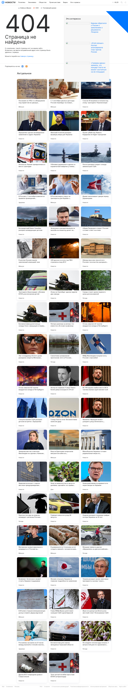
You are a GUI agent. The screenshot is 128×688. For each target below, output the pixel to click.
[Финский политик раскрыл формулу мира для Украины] (64, 126)
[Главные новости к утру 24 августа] (64, 508)
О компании (9, 686)
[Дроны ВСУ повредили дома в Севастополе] (32, 668)
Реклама (17, 686)
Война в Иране (25, 8)
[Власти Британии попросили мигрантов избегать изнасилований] (64, 445)
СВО (37, 8)
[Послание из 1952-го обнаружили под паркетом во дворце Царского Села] (32, 94)
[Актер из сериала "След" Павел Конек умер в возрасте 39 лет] (64, 381)
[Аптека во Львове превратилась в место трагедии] (32, 158)
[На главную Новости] (9, 2)
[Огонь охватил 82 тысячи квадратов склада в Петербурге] (32, 381)
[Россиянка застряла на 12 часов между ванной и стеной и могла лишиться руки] (32, 636)
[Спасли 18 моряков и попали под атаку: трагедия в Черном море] (96, 94)
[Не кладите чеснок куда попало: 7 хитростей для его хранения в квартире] (96, 636)
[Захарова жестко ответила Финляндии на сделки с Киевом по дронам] (32, 445)
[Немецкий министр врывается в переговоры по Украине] (96, 477)
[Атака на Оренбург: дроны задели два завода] (64, 285)
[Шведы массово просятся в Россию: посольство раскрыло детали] (96, 253)
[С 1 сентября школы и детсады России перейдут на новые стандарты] (64, 94)
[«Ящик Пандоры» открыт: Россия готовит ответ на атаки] (96, 221)
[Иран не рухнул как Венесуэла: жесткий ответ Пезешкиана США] (96, 604)
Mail (3, 686)
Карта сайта (122, 686)
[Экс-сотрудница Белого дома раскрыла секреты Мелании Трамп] (32, 349)
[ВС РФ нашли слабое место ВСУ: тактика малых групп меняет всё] (96, 381)
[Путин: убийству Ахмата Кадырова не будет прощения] (96, 126)
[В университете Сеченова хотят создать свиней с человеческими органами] (64, 540)
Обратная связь (112, 686)
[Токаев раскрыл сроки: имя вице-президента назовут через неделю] (96, 572)
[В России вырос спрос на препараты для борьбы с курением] (64, 190)
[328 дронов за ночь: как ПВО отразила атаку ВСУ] (64, 253)
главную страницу (26, 56)
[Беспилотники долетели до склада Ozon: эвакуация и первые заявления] (32, 317)
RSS (41, 686)
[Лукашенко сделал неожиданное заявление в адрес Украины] (32, 126)
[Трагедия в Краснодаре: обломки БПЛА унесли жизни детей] (32, 285)
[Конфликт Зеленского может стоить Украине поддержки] (32, 572)
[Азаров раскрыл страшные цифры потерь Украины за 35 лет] (96, 508)
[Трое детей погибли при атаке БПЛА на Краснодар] (64, 668)
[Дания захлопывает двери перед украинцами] (96, 190)
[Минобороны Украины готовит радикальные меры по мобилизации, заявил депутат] (96, 445)
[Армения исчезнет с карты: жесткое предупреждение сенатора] (32, 477)
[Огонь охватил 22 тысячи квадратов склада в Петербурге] (96, 317)
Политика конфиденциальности (79, 686)
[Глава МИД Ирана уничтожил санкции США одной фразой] (64, 604)
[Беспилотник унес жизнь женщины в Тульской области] (64, 636)
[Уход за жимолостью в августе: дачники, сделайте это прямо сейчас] (64, 477)
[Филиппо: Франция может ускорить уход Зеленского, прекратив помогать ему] (96, 413)
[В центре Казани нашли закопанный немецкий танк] (32, 253)
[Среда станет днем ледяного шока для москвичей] (96, 285)
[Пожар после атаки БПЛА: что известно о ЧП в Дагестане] (96, 668)
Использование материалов (98, 686)
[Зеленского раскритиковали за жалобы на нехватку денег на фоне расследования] (64, 221)
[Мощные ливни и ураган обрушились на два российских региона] (96, 540)
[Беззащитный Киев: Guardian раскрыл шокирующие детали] (32, 221)
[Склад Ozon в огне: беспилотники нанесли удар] (64, 413)
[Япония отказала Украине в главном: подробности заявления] (64, 572)
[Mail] (3, 2)
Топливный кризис (49, 8)
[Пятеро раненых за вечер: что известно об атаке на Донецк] (64, 317)
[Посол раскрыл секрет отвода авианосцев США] (96, 158)
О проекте (47, 686)
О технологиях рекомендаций (60, 686)
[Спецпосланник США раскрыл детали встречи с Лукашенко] (32, 413)
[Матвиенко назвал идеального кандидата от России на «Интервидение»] (32, 540)
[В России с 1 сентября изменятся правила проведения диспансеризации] (32, 190)
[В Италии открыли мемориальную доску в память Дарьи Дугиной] (32, 604)
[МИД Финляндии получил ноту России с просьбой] (96, 349)
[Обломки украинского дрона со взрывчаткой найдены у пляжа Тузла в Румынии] (64, 158)
